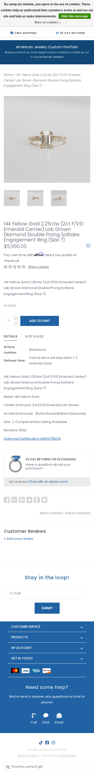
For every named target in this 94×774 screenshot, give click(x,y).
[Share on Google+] (14, 500)
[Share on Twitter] (44, 500)
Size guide (34, 336)
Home (8, 75)
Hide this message (74, 16)
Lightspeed (68, 755)
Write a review (38, 267)
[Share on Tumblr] (37, 500)
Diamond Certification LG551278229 (32, 438)
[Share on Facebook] (7, 500)
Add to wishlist (51, 513)
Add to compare (77, 513)
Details (11, 336)
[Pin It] (22, 500)
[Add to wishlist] (88, 246)
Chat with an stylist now (47, 481)
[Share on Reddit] (29, 500)
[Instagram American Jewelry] (53, 743)
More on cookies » (48, 22)
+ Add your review (18, 538)
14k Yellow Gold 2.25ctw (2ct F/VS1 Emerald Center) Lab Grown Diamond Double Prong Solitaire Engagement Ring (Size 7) (42, 80)
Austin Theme (28, 755)
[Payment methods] (16, 670)
